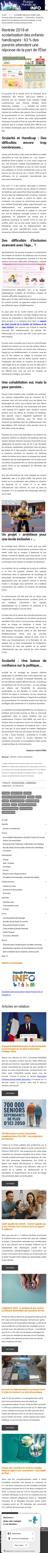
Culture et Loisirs (9, 886)
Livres (4, 914)
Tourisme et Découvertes (12, 890)
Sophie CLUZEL (16, 793)
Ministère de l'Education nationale (13, 797)
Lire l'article (10, 1093)
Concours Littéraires (11, 936)
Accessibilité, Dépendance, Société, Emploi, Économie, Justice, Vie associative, (24, 839)
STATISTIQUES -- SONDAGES (24, 783)
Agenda (5, 824)
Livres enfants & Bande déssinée (15, 929)
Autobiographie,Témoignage (14, 918)
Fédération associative (10, 808)
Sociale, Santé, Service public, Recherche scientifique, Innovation (23, 849)
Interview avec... (9, 902)
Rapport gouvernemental (27, 805)
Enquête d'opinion (8, 812)
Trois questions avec (11, 906)
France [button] (4, 833)
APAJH (38, 797)
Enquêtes (30, 797)
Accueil (4, 820)
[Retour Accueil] (22, 5)
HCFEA (14, 805)
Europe (5, 870)
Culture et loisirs (8, 882)
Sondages (5, 793)
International (6, 855)
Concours (6, 893)
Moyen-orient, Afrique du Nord (14, 874)
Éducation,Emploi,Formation (14, 925)
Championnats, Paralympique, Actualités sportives (22, 945)
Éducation (27, 793)
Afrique (5, 860)
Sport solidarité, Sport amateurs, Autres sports (21, 952)
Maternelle (6, 805)
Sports (4, 940)
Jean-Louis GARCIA (17, 801)
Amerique (6, 867)
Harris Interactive (26, 808)
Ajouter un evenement (11, 829)
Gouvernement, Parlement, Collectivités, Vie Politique (23, 844)
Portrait (6, 909)
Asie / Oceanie (8, 863)
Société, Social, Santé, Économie (15, 922)
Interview (5, 898)
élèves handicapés (32, 801)
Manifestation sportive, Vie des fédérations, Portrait (23, 948)
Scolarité (5, 801)
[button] (45, 5)
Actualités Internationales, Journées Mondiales (21, 877)
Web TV (5, 956)
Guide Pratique (8, 932)
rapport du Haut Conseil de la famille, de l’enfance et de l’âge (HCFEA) (24, 324)
